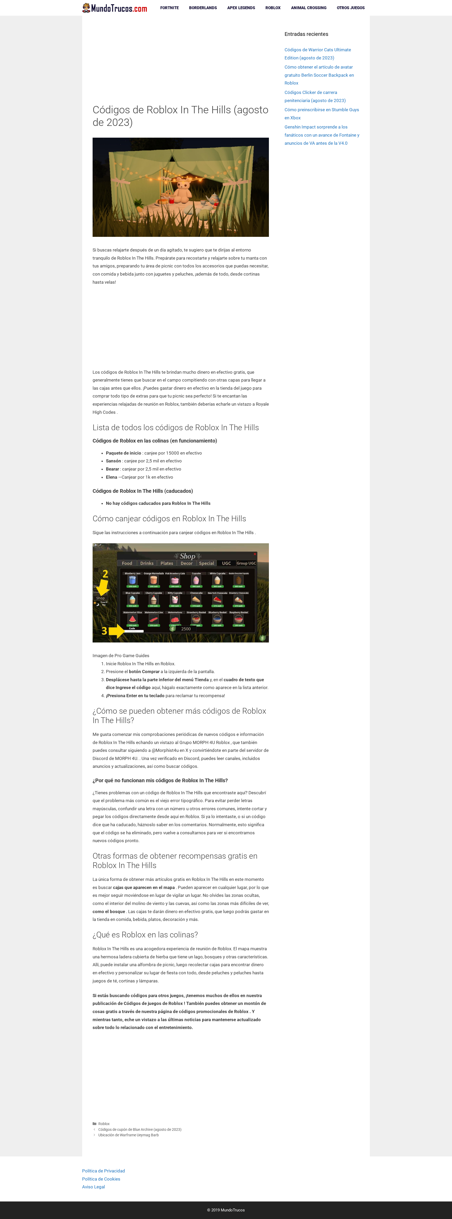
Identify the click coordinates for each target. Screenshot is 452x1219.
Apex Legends (241, 7)
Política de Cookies (101, 1179)
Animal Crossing (308, 7)
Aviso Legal (93, 1186)
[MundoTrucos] (116, 8)
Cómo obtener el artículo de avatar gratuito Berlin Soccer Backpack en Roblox (319, 75)
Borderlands (203, 7)
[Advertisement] (181, 65)
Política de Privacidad (103, 1170)
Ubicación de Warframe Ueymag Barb (128, 1135)
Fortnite (169, 7)
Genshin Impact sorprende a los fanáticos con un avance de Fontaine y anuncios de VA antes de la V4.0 (322, 135)
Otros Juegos (351, 7)
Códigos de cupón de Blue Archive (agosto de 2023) (140, 1129)
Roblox (273, 7)
